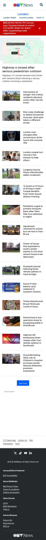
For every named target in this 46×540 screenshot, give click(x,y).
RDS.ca (6, 526)
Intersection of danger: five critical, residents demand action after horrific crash (33, 97)
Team (17, 444)
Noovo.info (7, 520)
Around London (26, 18)
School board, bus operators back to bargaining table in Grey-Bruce (33, 321)
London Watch (9, 18)
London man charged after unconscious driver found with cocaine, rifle (33, 137)
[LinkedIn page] (30, 452)
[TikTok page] (20, 452)
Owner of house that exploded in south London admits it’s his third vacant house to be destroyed (33, 250)
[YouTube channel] (25, 452)
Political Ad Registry (11, 492)
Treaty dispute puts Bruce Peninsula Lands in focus (33, 304)
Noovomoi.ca (8, 523)
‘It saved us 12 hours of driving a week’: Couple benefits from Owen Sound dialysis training (33, 191)
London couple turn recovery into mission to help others (33, 156)
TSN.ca (6, 509)
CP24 (5, 503)
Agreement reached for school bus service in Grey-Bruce (33, 230)
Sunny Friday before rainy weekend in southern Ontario (32, 288)
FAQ (31, 440)
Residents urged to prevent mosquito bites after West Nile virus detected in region (33, 211)
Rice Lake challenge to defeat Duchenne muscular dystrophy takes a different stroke (33, 117)
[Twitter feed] (15, 452)
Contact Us (22, 440)
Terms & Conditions (11, 489)
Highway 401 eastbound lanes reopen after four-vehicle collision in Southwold (32, 340)
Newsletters (8, 444)
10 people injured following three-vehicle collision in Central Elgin (32, 270)
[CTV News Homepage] (23, 5)
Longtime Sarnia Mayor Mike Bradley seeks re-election (33, 172)
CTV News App (9, 440)
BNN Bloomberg (10, 506)
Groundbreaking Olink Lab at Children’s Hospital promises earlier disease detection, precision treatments (33, 363)
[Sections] (4, 5)
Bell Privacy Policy (10, 486)
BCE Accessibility (10, 475)
